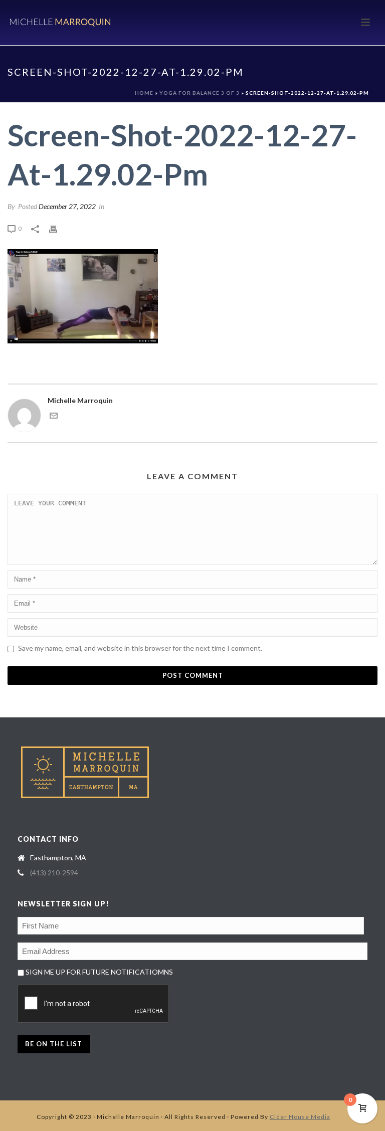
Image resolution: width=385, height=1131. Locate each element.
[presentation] (94, 1004)
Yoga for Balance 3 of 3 (199, 93)
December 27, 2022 (67, 206)
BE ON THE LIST (53, 1044)
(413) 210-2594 (54, 872)
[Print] (58, 228)
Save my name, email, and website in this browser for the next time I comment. (140, 648)
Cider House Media (300, 1116)
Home (144, 93)
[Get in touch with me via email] (54, 417)
